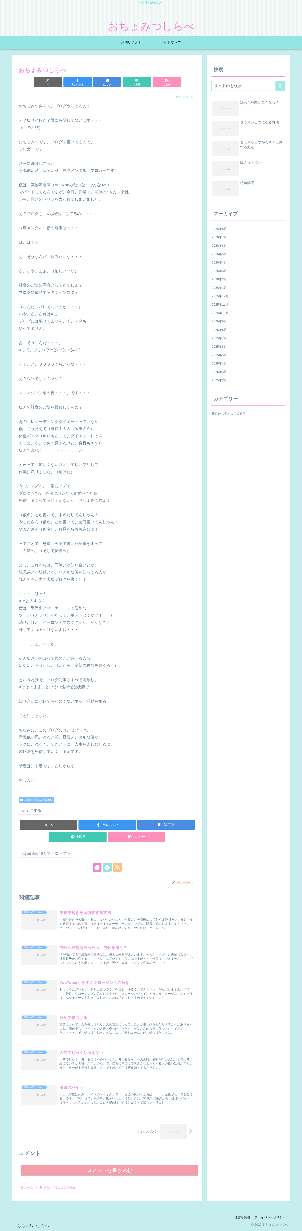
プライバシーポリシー (270, 1217)
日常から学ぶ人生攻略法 (38, 799)
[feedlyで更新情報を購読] (107, 867)
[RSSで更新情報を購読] (117, 867)
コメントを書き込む (109, 1170)
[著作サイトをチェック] (97, 867)
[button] (167, 82)
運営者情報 (242, 1217)
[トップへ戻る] (295, 1224)
